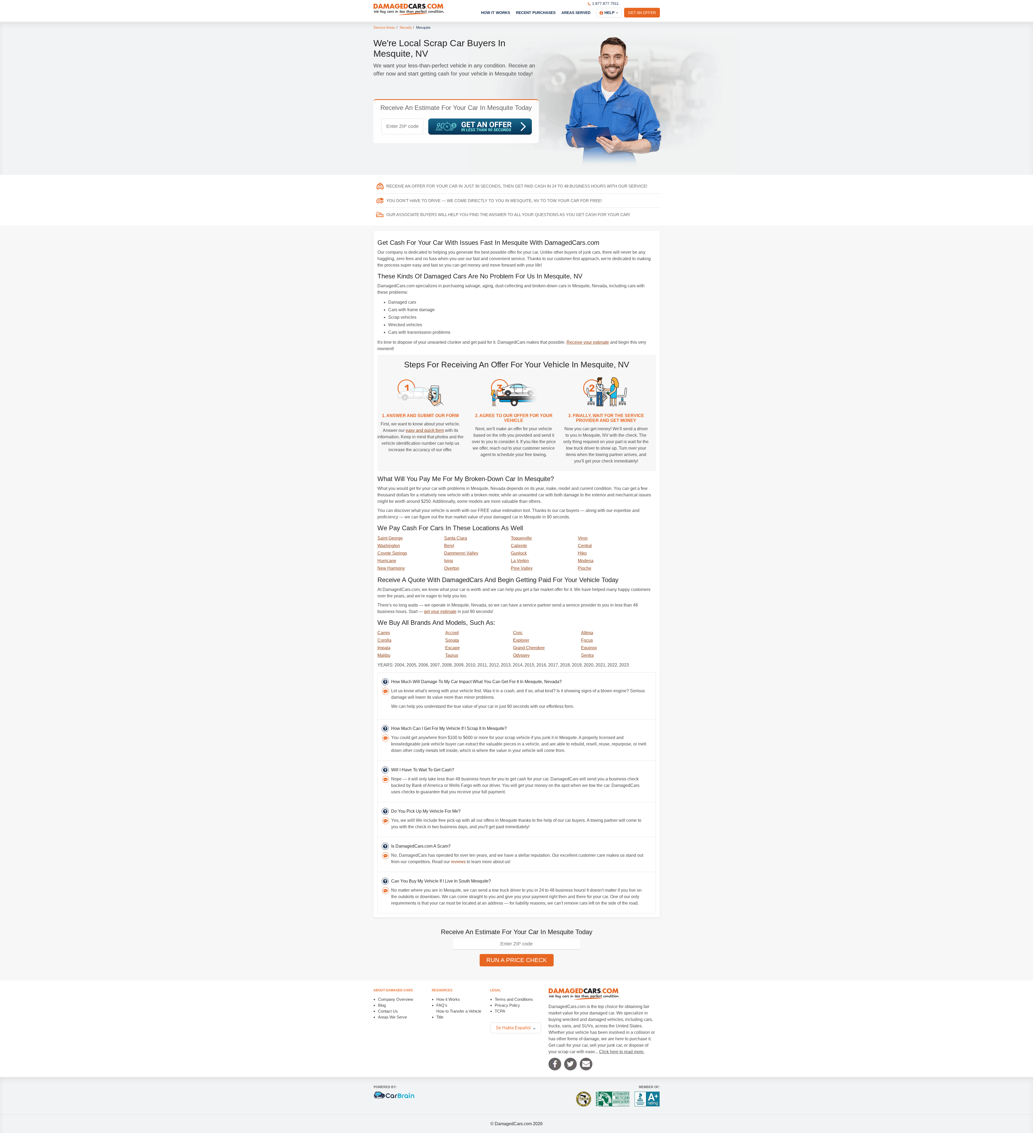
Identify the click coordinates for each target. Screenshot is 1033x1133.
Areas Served (575, 12)
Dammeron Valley (461, 553)
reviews (458, 861)
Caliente (519, 545)
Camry (383, 632)
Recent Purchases (536, 12)
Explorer (521, 640)
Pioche (584, 568)
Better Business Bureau (647, 1099)
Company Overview (395, 999)
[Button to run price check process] (480, 127)
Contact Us (388, 1011)
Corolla (384, 640)
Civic (518, 632)
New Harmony (391, 568)
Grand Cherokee (529, 648)
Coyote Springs (392, 553)
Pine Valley (522, 568)
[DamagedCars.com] (408, 9)
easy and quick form (425, 430)
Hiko (582, 553)
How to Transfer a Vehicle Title (458, 1014)
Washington (388, 545)
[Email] (586, 1064)
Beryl (449, 545)
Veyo (583, 538)
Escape (452, 648)
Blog (382, 1005)
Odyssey (521, 655)
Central (585, 545)
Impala (383, 648)
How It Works (495, 12)
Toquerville (521, 538)
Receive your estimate (588, 342)
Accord (452, 632)
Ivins (448, 560)
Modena (585, 560)
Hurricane (386, 560)
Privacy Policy (507, 1005)
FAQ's (441, 1005)
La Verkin (520, 560)
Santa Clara (455, 538)
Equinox (589, 648)
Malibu (383, 655)
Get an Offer (642, 12)
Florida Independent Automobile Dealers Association (583, 1099)
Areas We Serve (392, 1017)
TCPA (500, 1011)
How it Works (448, 999)
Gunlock (519, 553)
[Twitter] (570, 1064)
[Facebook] (555, 1064)
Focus (587, 640)
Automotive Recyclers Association (612, 1099)
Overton (451, 568)
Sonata (452, 640)
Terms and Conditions (514, 999)
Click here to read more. (622, 1051)
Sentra (587, 655)
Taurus (451, 655)
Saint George (390, 538)
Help (609, 12)
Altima (587, 632)
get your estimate (440, 611)
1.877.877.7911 (605, 3)
